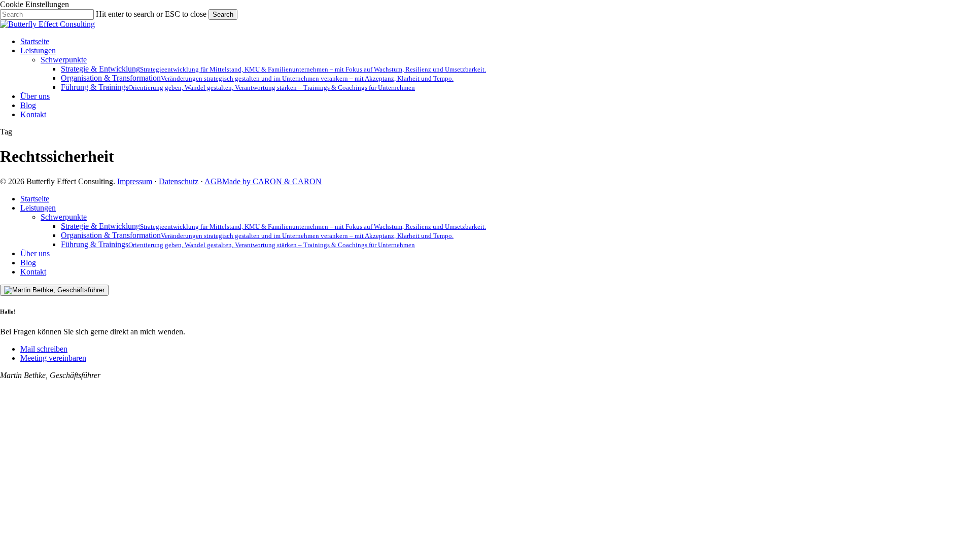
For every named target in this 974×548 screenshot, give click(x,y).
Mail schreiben (43, 349)
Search (223, 14)
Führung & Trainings (238, 244)
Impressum (134, 181)
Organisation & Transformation (257, 235)
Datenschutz (178, 181)
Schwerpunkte (64, 217)
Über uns (35, 253)
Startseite (34, 198)
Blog (28, 262)
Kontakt (33, 271)
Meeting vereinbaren (53, 358)
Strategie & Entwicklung (273, 226)
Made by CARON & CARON (272, 181)
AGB (213, 181)
